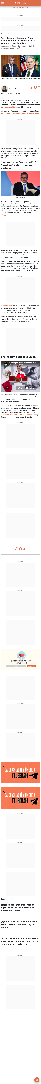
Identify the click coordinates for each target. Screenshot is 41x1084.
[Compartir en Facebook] (35, 87)
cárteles (4, 215)
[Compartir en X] (39, 87)
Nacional (5, 34)
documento (7, 306)
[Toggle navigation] (2, 3)
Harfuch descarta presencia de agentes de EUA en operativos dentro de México (17, 907)
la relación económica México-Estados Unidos (19, 415)
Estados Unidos (10, 107)
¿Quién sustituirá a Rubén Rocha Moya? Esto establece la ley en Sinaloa (19, 924)
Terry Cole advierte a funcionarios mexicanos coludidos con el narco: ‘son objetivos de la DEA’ (20, 941)
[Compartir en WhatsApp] (31, 87)
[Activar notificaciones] (36, 1079)
